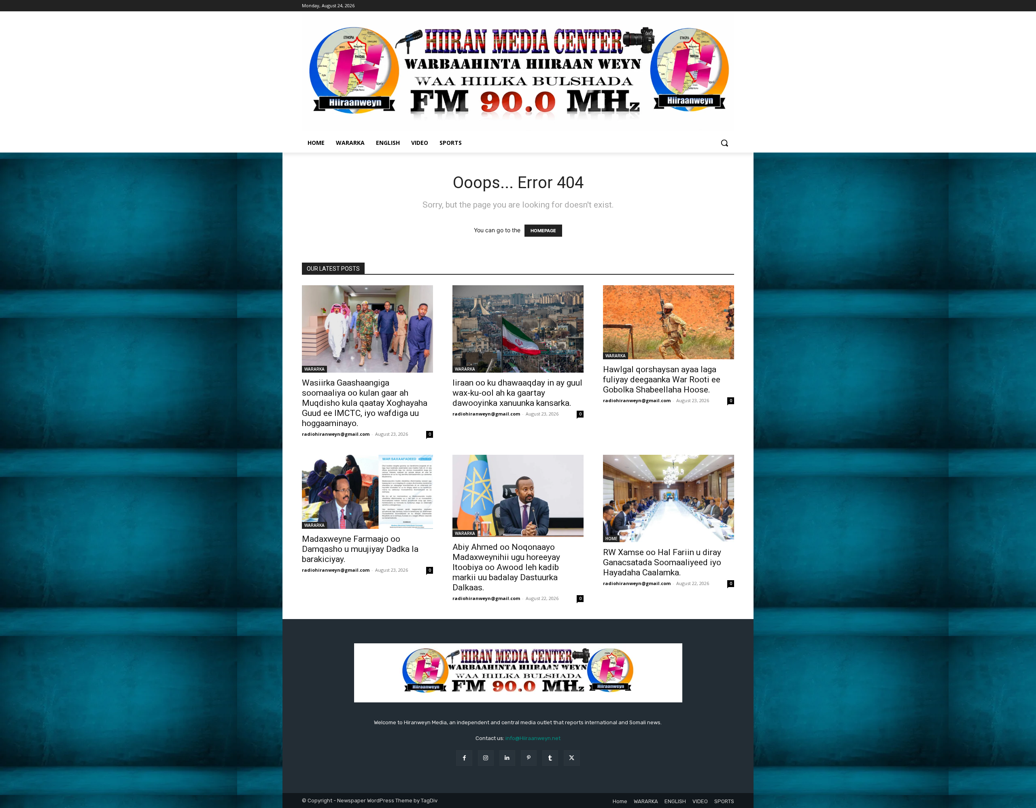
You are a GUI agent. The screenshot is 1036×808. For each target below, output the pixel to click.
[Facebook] (464, 758)
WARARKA (314, 369)
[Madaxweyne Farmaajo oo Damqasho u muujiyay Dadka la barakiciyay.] (367, 491)
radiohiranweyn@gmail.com (335, 434)
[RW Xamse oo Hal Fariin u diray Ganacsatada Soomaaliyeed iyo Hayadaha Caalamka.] (668, 498)
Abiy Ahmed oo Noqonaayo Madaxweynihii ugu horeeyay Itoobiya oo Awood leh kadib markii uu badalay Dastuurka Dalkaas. (506, 567)
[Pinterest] (529, 758)
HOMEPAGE (543, 230)
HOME (611, 538)
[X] (572, 758)
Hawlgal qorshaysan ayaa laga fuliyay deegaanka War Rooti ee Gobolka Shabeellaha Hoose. (661, 379)
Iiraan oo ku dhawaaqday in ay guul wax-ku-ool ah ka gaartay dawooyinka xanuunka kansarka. (517, 393)
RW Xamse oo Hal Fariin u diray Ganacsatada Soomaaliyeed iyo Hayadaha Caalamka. (662, 562)
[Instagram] (486, 758)
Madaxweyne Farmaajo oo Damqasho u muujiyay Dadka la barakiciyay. (360, 549)
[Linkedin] (507, 758)
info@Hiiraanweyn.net (532, 738)
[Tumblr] (550, 758)
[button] (724, 143)
